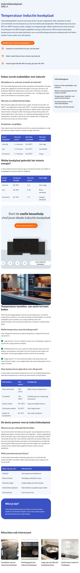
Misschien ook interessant (64, 107)
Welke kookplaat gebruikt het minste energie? (66, 92)
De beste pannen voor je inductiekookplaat (64, 102)
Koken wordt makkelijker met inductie (66, 86)
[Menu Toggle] (50, 5)
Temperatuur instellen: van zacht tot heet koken (64, 97)
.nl (12, 5)
